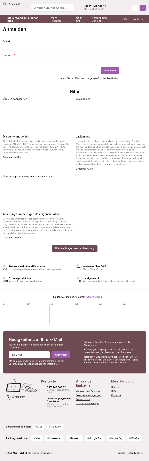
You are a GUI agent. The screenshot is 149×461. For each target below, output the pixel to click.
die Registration (111, 78)
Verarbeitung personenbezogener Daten (31, 363)
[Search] (70, 8)
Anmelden (110, 70)
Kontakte (138, 19)
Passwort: (9, 55)
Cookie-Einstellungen (87, 403)
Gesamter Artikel (12, 157)
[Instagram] (18, 398)
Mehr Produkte (56, 19)
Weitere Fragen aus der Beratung (74, 248)
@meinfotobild (94, 296)
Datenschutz (83, 399)
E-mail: (7, 41)
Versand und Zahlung (99, 19)
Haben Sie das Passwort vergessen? (78, 78)
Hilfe (124, 19)
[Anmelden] (135, 8)
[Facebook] (8, 398)
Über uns (79, 19)
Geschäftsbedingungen (88, 395)
